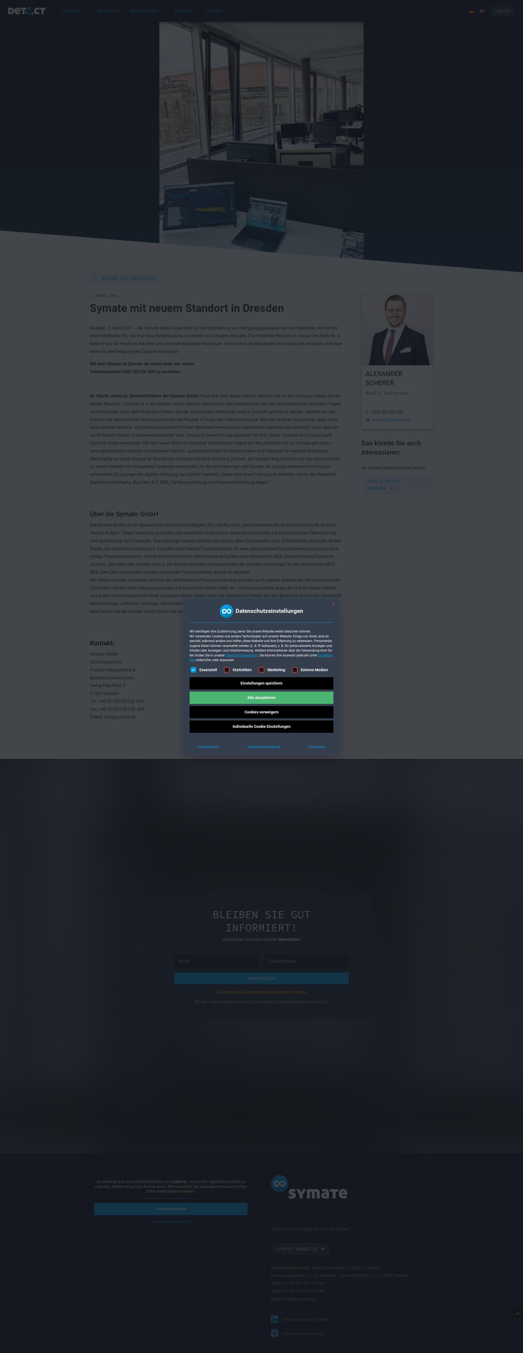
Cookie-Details (207, 747)
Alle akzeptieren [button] (261, 697)
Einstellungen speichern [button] (261, 683)
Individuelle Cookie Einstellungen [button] (262, 726)
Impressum (317, 747)
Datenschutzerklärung (242, 655)
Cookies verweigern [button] (262, 712)
